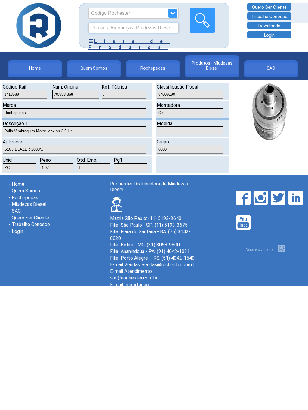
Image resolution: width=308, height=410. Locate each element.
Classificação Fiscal (177, 87)
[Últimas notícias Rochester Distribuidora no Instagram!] (261, 198)
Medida (164, 123)
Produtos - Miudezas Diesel (212, 66)
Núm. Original (65, 87)
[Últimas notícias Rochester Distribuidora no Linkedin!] (295, 198)
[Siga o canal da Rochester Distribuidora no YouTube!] (243, 222)
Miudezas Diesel (29, 204)
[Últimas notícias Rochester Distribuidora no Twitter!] (278, 198)
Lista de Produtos (129, 44)
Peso (45, 160)
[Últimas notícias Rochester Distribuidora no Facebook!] (243, 198)
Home (35, 68)
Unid (7, 160)
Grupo (163, 142)
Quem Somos (93, 68)
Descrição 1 (15, 123)
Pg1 (118, 160)
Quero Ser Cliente (269, 7)
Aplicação (13, 142)
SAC (271, 68)
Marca (9, 105)
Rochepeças (152, 68)
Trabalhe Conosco (269, 16)
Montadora (168, 105)
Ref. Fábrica (114, 87)
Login (269, 35)
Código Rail (14, 87)
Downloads (269, 26)
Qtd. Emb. (87, 160)
